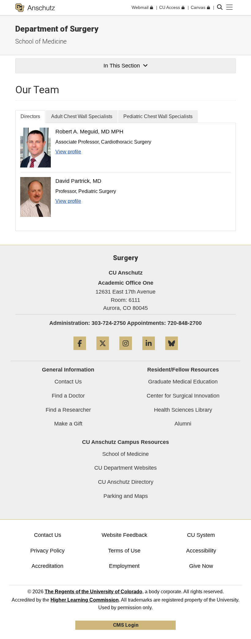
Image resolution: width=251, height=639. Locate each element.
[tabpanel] (125, 177)
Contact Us (68, 382)
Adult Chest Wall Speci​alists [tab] (81, 116)
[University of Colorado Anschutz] (35, 7)
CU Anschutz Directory (125, 482)
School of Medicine (41, 41)
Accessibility (201, 551)
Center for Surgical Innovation (183, 396)
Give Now (201, 566)
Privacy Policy (47, 551)
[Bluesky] (171, 352)
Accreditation (47, 566)
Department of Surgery (56, 28)
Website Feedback (124, 535)
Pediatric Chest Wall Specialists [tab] (158, 116)
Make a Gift (68, 424)
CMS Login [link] (125, 625)
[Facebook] (80, 352)
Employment (124, 566)
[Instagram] (126, 352)
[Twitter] (103, 352)
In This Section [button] (121, 66)
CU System (201, 535)
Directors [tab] (30, 116)
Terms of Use (124, 551)
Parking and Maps (125, 496)
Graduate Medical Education (183, 382)
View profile (68, 151)
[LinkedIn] (148, 352)
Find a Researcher (68, 410)
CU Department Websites (125, 468)
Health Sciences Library (183, 410)
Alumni (182, 424)
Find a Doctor (68, 396)
